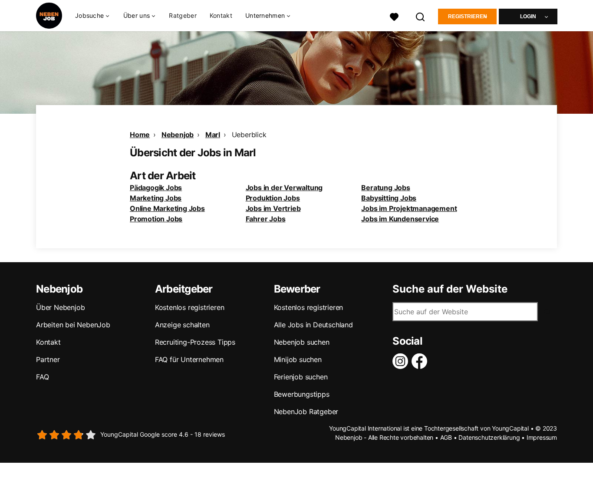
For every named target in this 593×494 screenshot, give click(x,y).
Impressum (542, 437)
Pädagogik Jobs (156, 187)
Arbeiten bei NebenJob (73, 324)
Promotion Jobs (156, 218)
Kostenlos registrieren (189, 307)
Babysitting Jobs (388, 198)
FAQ (42, 376)
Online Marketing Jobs (167, 208)
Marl (212, 134)
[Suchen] (421, 15)
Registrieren (467, 16)
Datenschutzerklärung (489, 437)
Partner (48, 359)
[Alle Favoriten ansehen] (394, 15)
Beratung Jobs (385, 187)
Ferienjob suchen (301, 376)
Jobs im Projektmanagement (409, 208)
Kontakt (221, 15)
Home (140, 134)
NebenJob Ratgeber (306, 411)
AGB (446, 437)
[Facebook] (421, 361)
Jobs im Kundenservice (400, 218)
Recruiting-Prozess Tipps (195, 342)
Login (528, 16)
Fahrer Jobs (266, 218)
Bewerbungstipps (301, 394)
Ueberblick (249, 134)
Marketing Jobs (155, 198)
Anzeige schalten (182, 324)
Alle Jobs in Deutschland (313, 324)
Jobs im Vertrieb (273, 208)
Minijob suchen (298, 359)
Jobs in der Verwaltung (284, 187)
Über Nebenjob (60, 307)
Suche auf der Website (449, 289)
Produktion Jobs (273, 198)
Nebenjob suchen (301, 342)
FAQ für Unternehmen (189, 359)
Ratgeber (182, 15)
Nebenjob (177, 134)
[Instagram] (402, 361)
